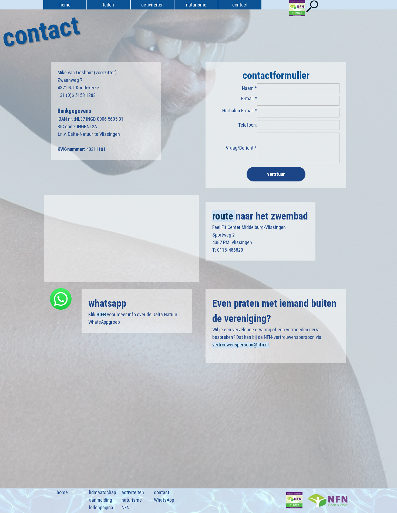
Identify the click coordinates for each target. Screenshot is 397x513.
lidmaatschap (102, 492)
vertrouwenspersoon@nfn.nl (240, 345)
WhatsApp (164, 500)
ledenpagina (101, 508)
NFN (126, 508)
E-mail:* (249, 99)
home (64, 5)
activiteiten (133, 492)
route (223, 216)
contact (161, 492)
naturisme (132, 500)
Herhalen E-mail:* (239, 111)
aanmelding (100, 500)
